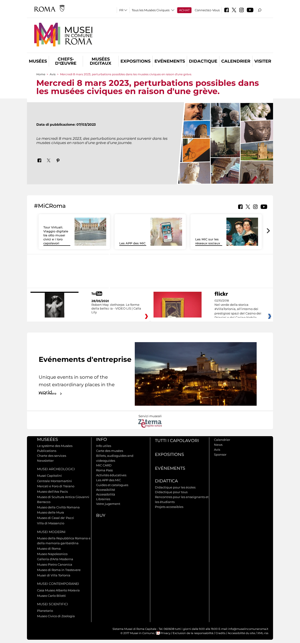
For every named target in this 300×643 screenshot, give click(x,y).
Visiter (262, 61)
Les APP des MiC (132, 243)
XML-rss (262, 633)
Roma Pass (104, 470)
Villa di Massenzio (50, 523)
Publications (46, 451)
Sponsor (220, 454)
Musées (38, 61)
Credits (220, 633)
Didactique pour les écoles (175, 487)
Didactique (203, 61)
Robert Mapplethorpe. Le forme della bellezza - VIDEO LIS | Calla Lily (116, 308)
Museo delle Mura (50, 512)
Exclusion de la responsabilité (193, 633)
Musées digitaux (100, 61)
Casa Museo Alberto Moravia (58, 590)
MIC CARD (104, 465)
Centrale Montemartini (54, 481)
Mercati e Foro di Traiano (55, 486)
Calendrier (235, 61)
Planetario (45, 611)
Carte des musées (109, 451)
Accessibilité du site (241, 633)
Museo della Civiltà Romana (58, 507)
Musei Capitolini (49, 475)
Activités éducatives (111, 475)
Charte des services (51, 456)
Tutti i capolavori (177, 440)
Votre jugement (108, 504)
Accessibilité (105, 490)
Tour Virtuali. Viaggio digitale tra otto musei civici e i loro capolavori (55, 235)
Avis (53, 74)
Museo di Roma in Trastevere (59, 570)
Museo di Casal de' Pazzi (55, 518)
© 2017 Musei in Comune (137, 633)
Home (40, 74)
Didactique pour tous (171, 492)
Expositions (135, 61)
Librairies (103, 499)
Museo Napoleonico (52, 554)
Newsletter (45, 460)
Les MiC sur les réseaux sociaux (207, 241)
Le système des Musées (54, 446)
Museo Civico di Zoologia (56, 616)
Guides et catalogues (112, 485)
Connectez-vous (207, 10)
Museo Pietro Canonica (54, 564)
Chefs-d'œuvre (65, 61)
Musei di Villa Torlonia (53, 575)
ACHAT (184, 10)
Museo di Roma (49, 548)
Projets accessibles (169, 507)
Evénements (169, 61)
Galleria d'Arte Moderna (55, 559)
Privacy (165, 633)
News (218, 444)
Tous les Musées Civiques (150, 10)
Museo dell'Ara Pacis (52, 491)
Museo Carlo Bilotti (51, 596)
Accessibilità (105, 494)
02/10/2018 (237, 309)
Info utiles (103, 446)
